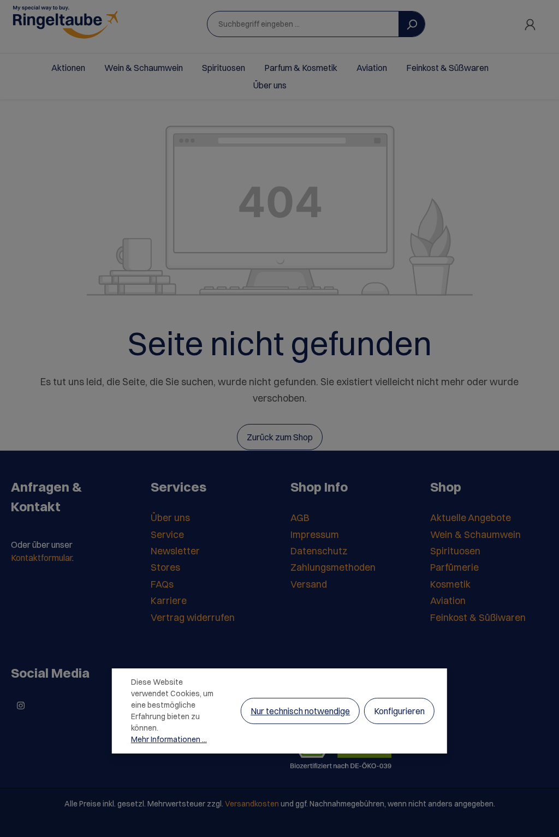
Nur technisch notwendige (300, 711)
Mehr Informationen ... (169, 739)
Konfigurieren (399, 711)
